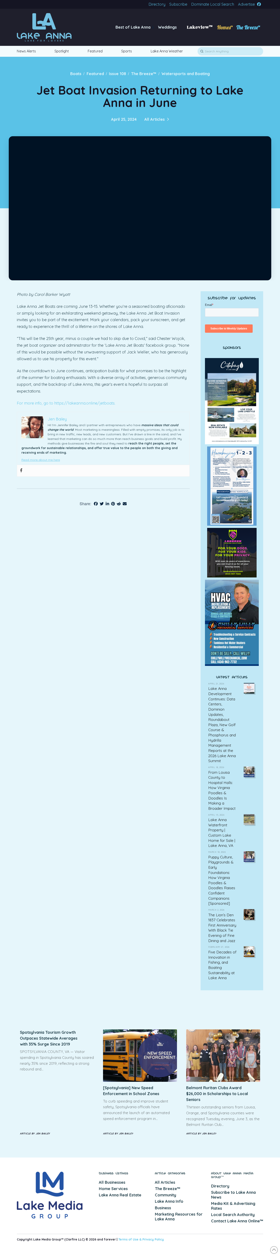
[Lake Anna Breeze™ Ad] (232, 401)
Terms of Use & (130, 1239)
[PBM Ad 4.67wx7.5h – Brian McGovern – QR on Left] (232, 486)
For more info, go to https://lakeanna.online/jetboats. (66, 403)
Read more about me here (40, 460)
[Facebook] (21, 470)
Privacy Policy (153, 1239)
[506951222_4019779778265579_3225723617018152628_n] (232, 622)
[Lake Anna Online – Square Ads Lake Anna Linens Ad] (232, 552)
